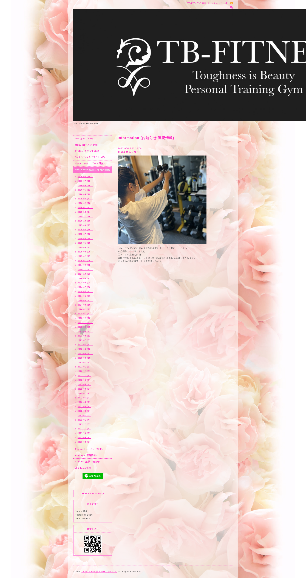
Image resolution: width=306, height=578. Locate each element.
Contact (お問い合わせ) (88, 461)
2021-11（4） (84, 429)
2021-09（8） (84, 437)
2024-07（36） (85, 287)
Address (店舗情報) (86, 455)
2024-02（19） (85, 309)
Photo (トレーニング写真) (89, 449)
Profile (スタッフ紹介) (87, 151)
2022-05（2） (84, 402)
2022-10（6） (84, 380)
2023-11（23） (85, 322)
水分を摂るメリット (130, 152)
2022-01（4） (84, 420)
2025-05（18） (85, 243)
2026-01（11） (85, 207)
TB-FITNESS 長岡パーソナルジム (99, 571)
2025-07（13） (85, 234)
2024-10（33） (85, 274)
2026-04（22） (85, 194)
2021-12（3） (84, 424)
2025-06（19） (85, 238)
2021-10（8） (84, 433)
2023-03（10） (85, 358)
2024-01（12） (85, 314)
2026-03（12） (85, 199)
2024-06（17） (85, 292)
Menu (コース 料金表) (86, 145)
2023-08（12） (85, 336)
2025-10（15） (85, 221)
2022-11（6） (84, 376)
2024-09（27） (85, 278)
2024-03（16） (85, 305)
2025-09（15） (85, 225)
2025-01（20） (85, 261)
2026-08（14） (85, 177)
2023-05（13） (85, 349)
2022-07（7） (84, 393)
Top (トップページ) (85, 138)
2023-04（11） (85, 353)
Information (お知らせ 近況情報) (92, 169)
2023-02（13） (85, 362)
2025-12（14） (85, 212)
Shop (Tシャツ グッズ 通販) (90, 163)
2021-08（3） (84, 442)
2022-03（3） (84, 411)
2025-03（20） (85, 252)
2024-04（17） (85, 300)
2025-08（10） (85, 230)
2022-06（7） (84, 398)
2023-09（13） (85, 331)
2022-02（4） (84, 415)
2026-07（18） (85, 181)
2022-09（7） (84, 384)
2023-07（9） (84, 340)
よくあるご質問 (83, 468)
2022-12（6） (84, 371)
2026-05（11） (85, 190)
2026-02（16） (85, 203)
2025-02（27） (85, 256)
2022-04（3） (84, 407)
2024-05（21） (85, 296)
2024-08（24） (85, 283)
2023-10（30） (85, 327)
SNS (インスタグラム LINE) (90, 157)
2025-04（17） (85, 247)
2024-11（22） (85, 269)
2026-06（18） (85, 185)
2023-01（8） (84, 367)
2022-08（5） (84, 389)
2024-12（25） (85, 265)
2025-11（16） (85, 216)
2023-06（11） (85, 345)
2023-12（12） (85, 318)
